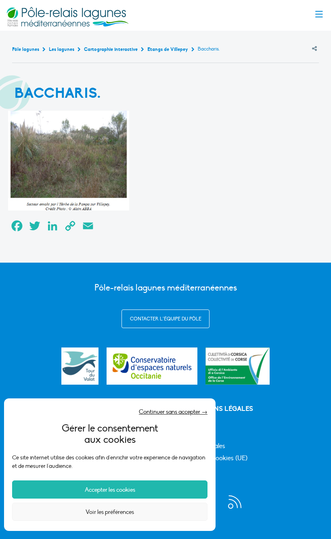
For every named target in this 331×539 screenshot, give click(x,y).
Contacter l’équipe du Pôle (165, 319)
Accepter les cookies (110, 489)
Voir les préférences (110, 512)
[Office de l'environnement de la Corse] (237, 366)
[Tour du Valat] (79, 366)
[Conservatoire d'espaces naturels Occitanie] (152, 366)
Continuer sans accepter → (173, 411)
